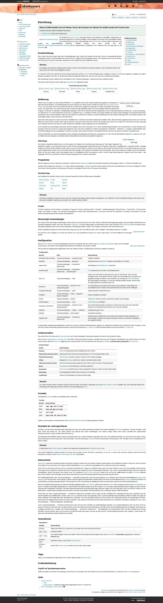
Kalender (64, 180)
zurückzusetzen (75, 540)
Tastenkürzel (131, 58)
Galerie (52, 180)
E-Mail (90, 439)
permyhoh (128, 479)
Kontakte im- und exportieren (136, 54)
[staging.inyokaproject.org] (29, 8)
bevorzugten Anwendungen (105, 244)
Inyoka (25, 598)
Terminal (64, 186)
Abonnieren (143, 17)
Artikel (114, 17)
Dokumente (63, 369)
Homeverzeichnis (65, 336)
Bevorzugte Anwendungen (135, 46)
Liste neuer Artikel (24, 26)
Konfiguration (131, 48)
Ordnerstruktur (131, 50)
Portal (109, 4)
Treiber (111, 484)
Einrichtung (33, 14)
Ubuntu (135, 592)
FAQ (20, 30)
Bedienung (130, 42)
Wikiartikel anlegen (25, 44)
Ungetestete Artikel (25, 56)
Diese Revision (105, 590)
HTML (23, 76)
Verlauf (128, 17)
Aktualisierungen (71, 82)
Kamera (41, 183)
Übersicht (22, 28)
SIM (43, 279)
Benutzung (22, 32)
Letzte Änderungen (25, 24)
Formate (129, 52)
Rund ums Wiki (23, 60)
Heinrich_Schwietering (135, 590)
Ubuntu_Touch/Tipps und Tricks (66, 454)
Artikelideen (22, 54)
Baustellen (22, 52)
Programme (131, 44)
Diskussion (135, 17)
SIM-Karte (119, 429)
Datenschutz (131, 56)
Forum (115, 4)
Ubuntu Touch (24, 14)
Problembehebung (132, 62)
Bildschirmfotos (64, 357)
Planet (133, 4)
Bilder (61, 351)
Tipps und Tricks (86, 558)
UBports (41, 189)
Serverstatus (90, 600)
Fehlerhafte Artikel (24, 58)
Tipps (129, 60)
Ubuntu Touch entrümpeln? (91, 472)
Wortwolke (22, 36)
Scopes (82, 465)
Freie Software (89, 484)
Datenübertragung (93, 302)
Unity (72, 103)
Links (129, 64)
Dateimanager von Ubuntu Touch (57, 339)
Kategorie (22, 34)
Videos (70, 360)
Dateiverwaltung (44, 180)
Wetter (64, 189)
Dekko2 (94, 127)
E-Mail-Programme (57, 448)
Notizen (64, 183)
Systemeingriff (48, 585)
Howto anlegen (23, 46)
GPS (89, 270)
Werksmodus (63, 545)
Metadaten (24, 72)
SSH (86, 387)
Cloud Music (134, 341)
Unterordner (112, 534)
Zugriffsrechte (127, 572)
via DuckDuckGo (141, 14)
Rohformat (24, 74)
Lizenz (65, 600)
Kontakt (70, 600)
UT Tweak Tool (90, 327)
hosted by (20, 1)
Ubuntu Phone (128, 592)
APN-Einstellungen (133, 279)
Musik (52, 183)
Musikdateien (64, 366)
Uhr (51, 189)
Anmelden (135, 1)
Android (105, 487)
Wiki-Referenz (23, 48)
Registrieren (142, 1)
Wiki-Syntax (23, 50)
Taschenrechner (55, 186)
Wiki (121, 4)
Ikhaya (127, 4)
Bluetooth (103, 261)
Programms (74, 224)
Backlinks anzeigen (25, 68)
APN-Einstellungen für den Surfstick (52, 587)
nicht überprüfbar (138, 484)
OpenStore (97, 41)
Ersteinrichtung (131, 40)
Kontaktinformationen (95, 448)
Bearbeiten (121, 17)
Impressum (83, 600)
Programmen (84, 163)
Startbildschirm (103, 265)
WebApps (88, 166)
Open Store (57, 341)
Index (20, 22)
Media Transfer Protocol (110, 385)
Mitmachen (141, 4)
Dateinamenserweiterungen (76, 420)
